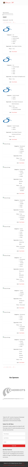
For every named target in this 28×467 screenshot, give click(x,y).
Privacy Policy (12, 465)
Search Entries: (6, 12)
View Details (14, 51)
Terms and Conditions (20, 465)
